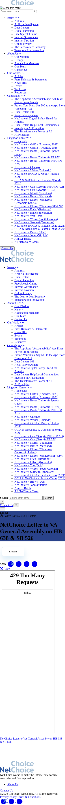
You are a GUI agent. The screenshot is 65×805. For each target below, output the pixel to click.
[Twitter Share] (11, 563)
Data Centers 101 (24, 111)
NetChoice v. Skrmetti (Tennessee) (34, 222)
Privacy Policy (8, 797)
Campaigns (14, 95)
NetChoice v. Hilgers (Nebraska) (33, 212)
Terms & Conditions (28, 797)
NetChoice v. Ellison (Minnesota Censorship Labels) (33, 201)
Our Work (13, 73)
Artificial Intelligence (26, 24)
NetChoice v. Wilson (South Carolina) (36, 219)
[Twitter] (4, 801)
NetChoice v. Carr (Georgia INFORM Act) (39, 186)
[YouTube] (19, 801)
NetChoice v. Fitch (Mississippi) (32, 209)
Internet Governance (26, 37)
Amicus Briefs (22, 238)
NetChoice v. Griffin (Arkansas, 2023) (36, 144)
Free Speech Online (25, 34)
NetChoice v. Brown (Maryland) (33, 196)
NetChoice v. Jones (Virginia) (31, 235)
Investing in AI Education (29, 128)
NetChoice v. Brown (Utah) (30, 232)
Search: (4, 497)
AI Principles (21, 134)
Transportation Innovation (29, 50)
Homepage (20, 141)
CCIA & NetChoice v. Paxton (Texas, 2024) (39, 228)
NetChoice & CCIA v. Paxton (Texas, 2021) (39, 225)
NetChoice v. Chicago (27, 167)
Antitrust (19, 21)
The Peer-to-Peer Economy (30, 47)
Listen (13, 551)
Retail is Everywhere (26, 115)
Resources (20, 92)
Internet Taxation (24, 40)
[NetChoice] (32, 3)
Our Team (20, 66)
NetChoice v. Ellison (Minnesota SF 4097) (38, 206)
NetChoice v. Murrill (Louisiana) (33, 193)
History (18, 60)
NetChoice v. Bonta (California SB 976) (37, 157)
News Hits (20, 82)
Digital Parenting (24, 30)
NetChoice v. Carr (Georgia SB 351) (35, 189)
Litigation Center (17, 137)
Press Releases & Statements (30, 79)
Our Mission (21, 56)
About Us (13, 53)
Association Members (26, 63)
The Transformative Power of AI (33, 131)
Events (18, 86)
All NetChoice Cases (26, 241)
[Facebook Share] (19, 563)
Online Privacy (23, 43)
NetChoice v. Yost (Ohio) (28, 215)
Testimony (20, 89)
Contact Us (20, 69)
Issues (11, 17)
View (6, 568)
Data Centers (21, 27)
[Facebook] (12, 801)
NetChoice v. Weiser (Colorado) (32, 170)
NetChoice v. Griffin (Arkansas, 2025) (36, 147)
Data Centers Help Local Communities (36, 124)
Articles (18, 76)
